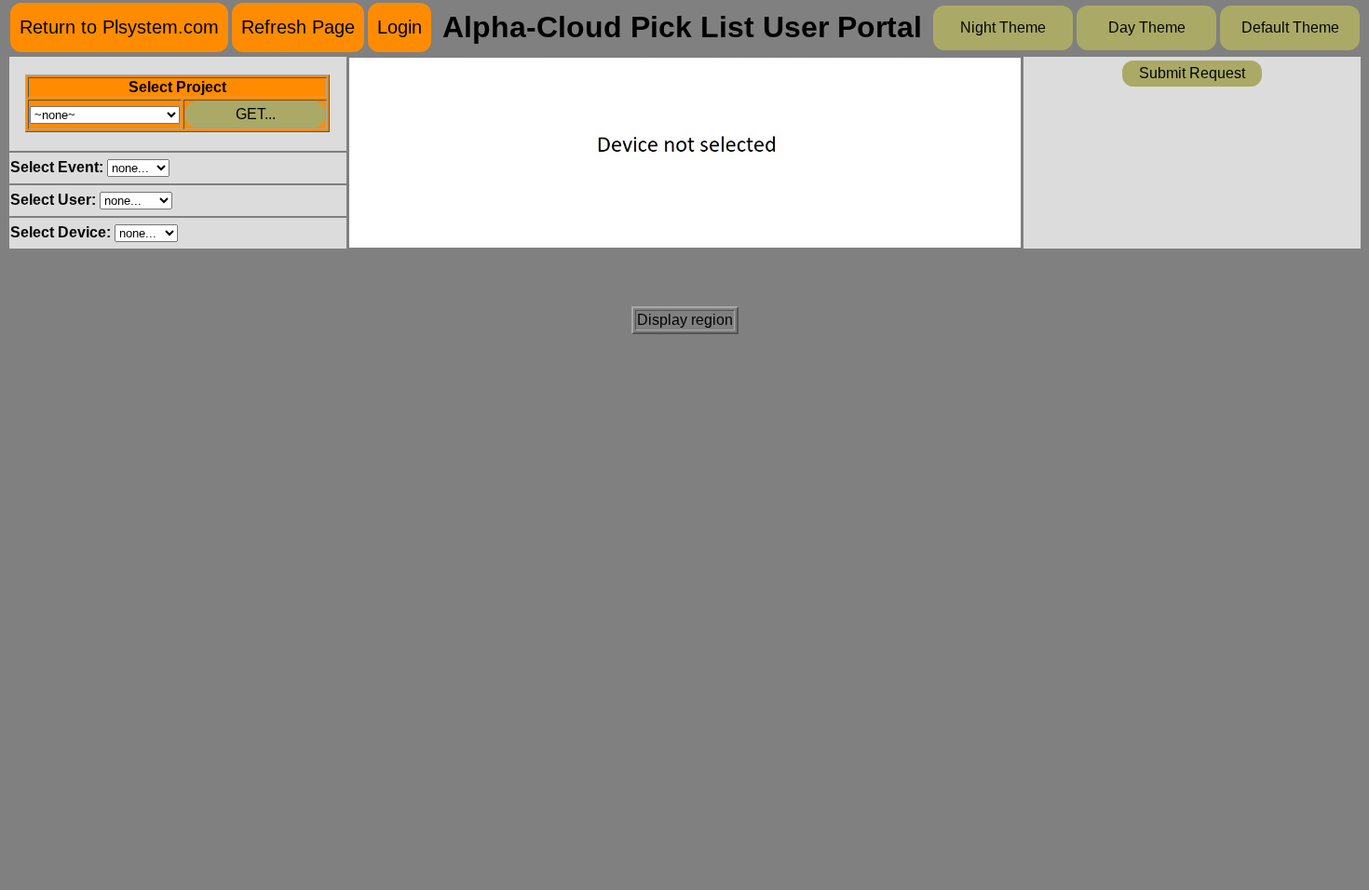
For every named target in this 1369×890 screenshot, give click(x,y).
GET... (256, 114)
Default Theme (1290, 27)
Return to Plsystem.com (119, 27)
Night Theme (1003, 27)
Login (399, 27)
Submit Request (1192, 73)
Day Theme (1147, 27)
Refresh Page (298, 27)
